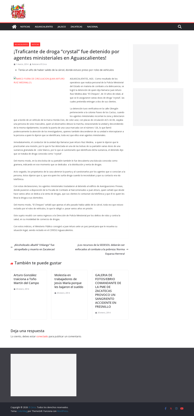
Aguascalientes (44, 26)
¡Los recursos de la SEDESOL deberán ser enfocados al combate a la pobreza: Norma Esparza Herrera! (100, 249)
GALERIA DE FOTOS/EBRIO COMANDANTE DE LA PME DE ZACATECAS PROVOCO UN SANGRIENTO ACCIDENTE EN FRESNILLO (108, 291)
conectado (42, 336)
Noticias (25, 26)
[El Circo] (14, 26)
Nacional (92, 26)
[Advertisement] (155, 63)
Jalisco (62, 26)
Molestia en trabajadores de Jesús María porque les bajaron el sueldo (68, 281)
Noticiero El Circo (39, 64)
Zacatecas (76, 26)
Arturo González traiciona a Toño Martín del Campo (26, 279)
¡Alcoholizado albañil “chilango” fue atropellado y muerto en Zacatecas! (34, 247)
